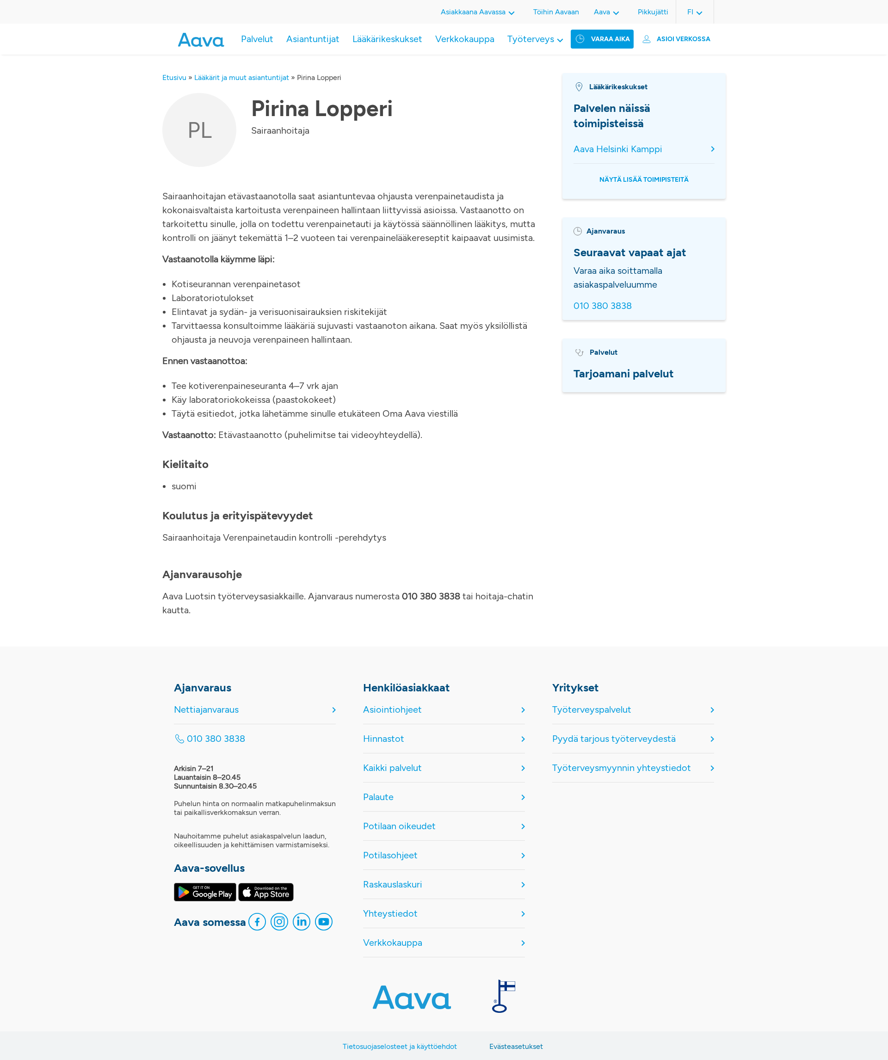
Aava (602, 11)
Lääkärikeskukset (387, 38)
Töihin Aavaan (556, 11)
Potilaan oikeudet (399, 826)
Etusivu (174, 77)
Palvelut (257, 38)
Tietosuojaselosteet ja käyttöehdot (400, 1046)
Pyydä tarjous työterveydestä (614, 738)
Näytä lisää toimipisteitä (644, 180)
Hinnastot (383, 738)
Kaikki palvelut (392, 767)
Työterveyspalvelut (591, 709)
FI (690, 11)
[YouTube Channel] (324, 924)
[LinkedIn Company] (301, 924)
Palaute (378, 796)
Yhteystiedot (390, 913)
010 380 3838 (603, 305)
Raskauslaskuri (392, 884)
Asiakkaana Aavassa (473, 11)
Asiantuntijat (312, 38)
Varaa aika (610, 39)
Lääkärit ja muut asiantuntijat (241, 77)
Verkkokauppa (464, 38)
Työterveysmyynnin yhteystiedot (621, 767)
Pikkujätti (653, 11)
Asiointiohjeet (392, 709)
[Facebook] (257, 924)
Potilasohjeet (390, 855)
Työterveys (530, 38)
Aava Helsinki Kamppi (618, 148)
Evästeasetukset (516, 1046)
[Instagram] (279, 924)
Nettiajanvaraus (206, 709)
